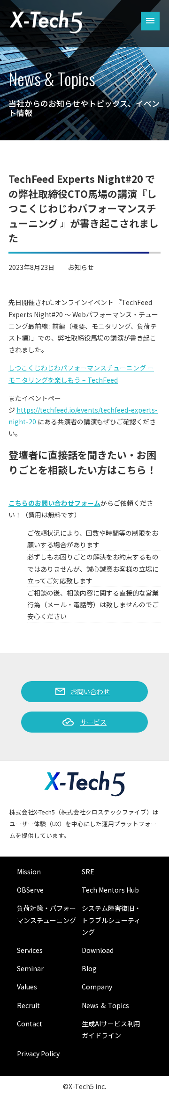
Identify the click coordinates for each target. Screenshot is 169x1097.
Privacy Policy (38, 1053)
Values (27, 986)
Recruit (28, 1005)
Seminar (30, 968)
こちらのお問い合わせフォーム (54, 503)
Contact (29, 1023)
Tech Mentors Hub (110, 889)
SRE (88, 871)
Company (97, 986)
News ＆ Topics (105, 1005)
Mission (29, 871)
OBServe (30, 889)
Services (30, 950)
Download (98, 950)
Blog (89, 968)
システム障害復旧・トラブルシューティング (111, 919)
